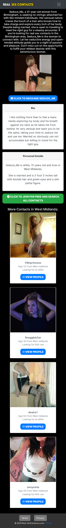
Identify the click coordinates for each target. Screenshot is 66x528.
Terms (25, 518)
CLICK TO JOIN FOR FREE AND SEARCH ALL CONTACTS (34, 198)
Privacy (40, 518)
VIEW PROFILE (34, 277)
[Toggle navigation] (58, 4)
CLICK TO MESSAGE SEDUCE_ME (34, 98)
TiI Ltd (48, 523)
